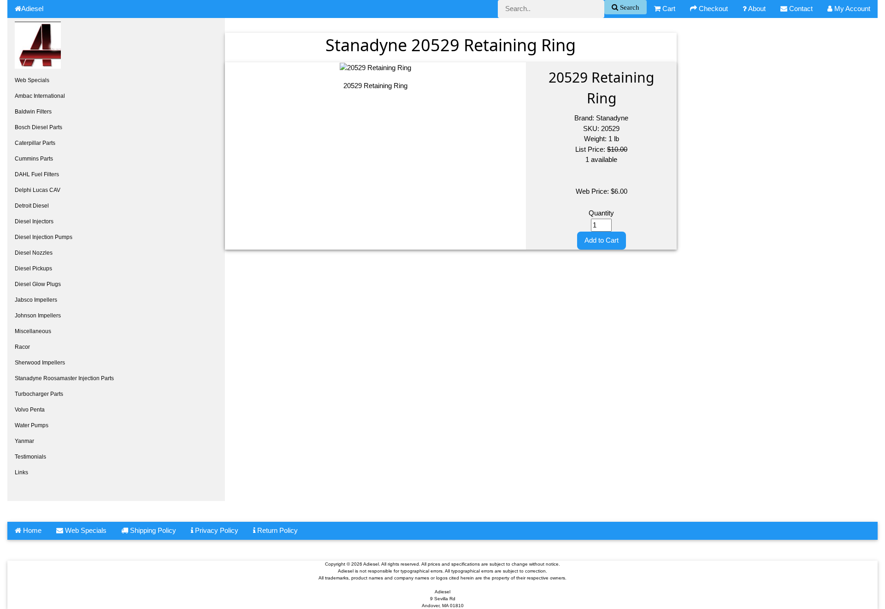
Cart (668, 8)
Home (31, 530)
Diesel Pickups (33, 268)
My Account (851, 8)
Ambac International (40, 96)
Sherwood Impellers (40, 362)
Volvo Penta (30, 409)
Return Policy (276, 530)
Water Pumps (31, 425)
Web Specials (32, 80)
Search (628, 7)
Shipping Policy (152, 530)
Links (21, 472)
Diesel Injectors (34, 221)
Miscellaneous (33, 331)
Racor (22, 347)
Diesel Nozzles (34, 253)
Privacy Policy (215, 530)
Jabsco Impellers (36, 300)
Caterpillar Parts (35, 143)
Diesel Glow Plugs (38, 284)
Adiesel (32, 8)
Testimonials (30, 457)
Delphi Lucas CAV (37, 190)
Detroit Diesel (32, 206)
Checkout (712, 8)
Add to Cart (601, 240)
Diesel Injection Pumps (43, 237)
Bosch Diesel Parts (38, 127)
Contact (800, 8)
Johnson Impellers (38, 315)
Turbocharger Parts (39, 394)
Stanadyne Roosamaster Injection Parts (64, 378)
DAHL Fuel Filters (37, 174)
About (756, 8)
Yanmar (24, 441)
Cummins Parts (34, 158)
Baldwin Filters (33, 111)
